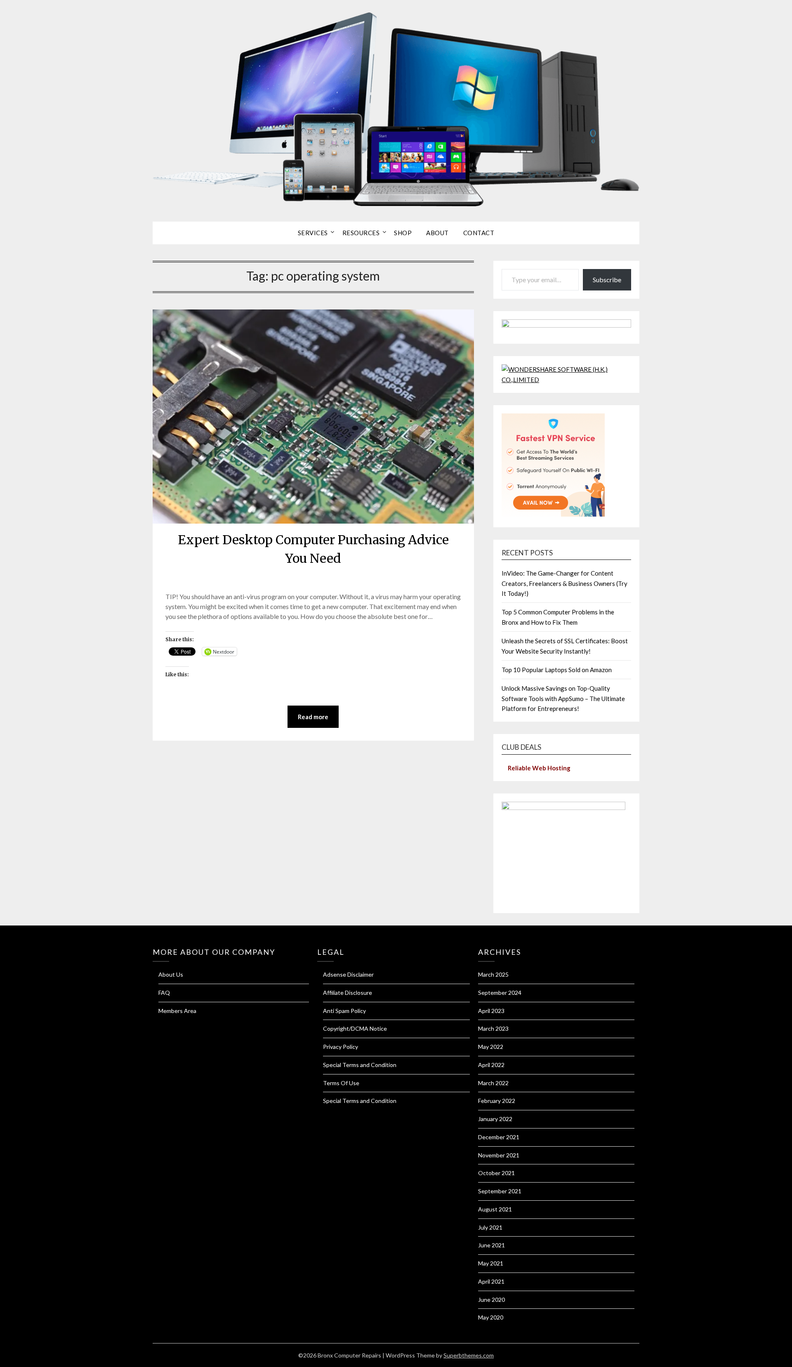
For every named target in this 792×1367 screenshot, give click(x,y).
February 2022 (496, 1100)
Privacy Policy (340, 1046)
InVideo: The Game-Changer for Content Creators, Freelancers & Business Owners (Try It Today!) (564, 583)
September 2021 (499, 1191)
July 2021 (490, 1227)
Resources (361, 232)
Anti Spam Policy (344, 1010)
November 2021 (498, 1155)
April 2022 (491, 1064)
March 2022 (493, 1082)
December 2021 (498, 1136)
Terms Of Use (341, 1082)
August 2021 (495, 1209)
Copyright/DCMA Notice (355, 1028)
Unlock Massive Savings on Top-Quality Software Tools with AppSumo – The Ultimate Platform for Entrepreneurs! (563, 698)
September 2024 (499, 992)
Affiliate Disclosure (347, 992)
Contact (479, 232)
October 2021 (496, 1172)
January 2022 (495, 1118)
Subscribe (607, 279)
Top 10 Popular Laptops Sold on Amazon (557, 669)
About (437, 232)
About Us (170, 974)
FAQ (164, 992)
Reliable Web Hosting (539, 768)
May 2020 (490, 1317)
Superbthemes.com (468, 1355)
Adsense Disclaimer (348, 974)
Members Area (177, 1010)
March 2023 (493, 1028)
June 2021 (491, 1245)
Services (313, 232)
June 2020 (491, 1299)
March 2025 (493, 974)
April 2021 (491, 1281)
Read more (313, 716)
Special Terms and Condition (359, 1064)
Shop (403, 232)
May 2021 (490, 1263)
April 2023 (491, 1010)
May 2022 (490, 1046)
